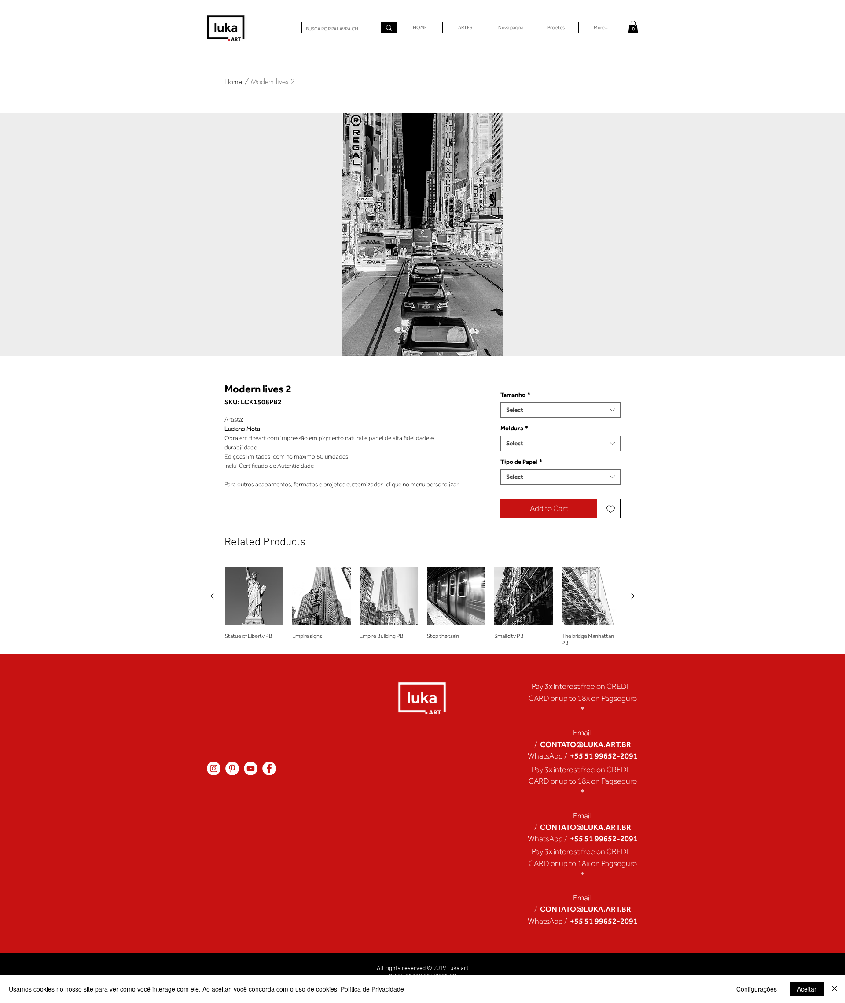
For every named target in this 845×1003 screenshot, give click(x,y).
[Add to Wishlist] (611, 508)
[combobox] (560, 410)
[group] (422, 606)
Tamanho (515, 394)
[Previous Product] (212, 596)
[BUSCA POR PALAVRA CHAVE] (389, 27)
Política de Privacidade (372, 988)
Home (233, 81)
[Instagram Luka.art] (213, 768)
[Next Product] (633, 596)
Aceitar (806, 988)
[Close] (834, 989)
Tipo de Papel (521, 461)
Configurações (756, 988)
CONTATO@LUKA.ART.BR (585, 744)
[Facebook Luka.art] (269, 768)
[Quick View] (254, 596)
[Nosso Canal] (250, 768)
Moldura (514, 428)
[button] (633, 27)
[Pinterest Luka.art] (232, 768)
